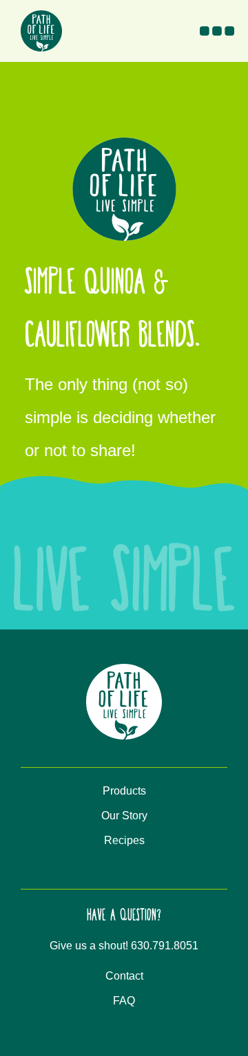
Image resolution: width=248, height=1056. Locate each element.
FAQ (124, 1000)
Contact (124, 976)
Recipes (124, 840)
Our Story (124, 815)
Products (124, 791)
